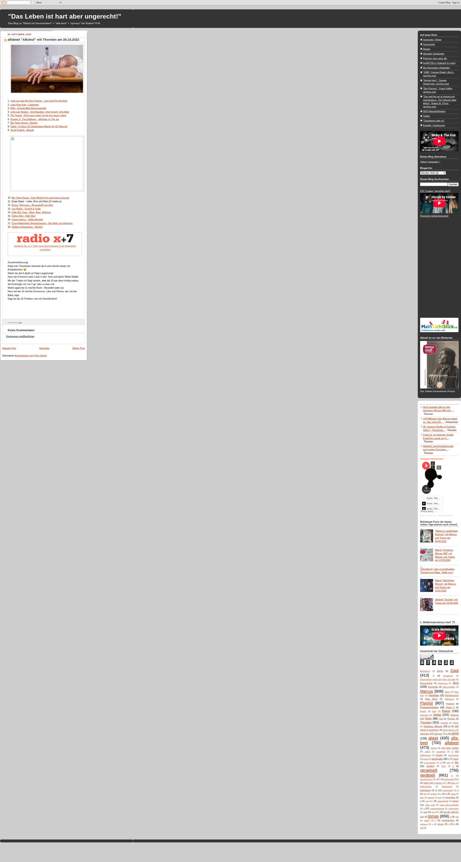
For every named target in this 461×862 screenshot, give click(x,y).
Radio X (450, 707)
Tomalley (444, 723)
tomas (433, 816)
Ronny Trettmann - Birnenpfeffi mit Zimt (32, 205)
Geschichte (429, 44)
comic (456, 759)
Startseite (44, 348)
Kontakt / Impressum (434, 125)
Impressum (443, 683)
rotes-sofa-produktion (449, 805)
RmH (434, 711)
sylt (433, 812)
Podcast (450, 703)
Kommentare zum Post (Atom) (31, 355)
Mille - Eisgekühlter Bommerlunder (28, 108)
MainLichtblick (449, 687)
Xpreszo (438, 734)
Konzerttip (433, 687)
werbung (424, 824)
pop (439, 797)
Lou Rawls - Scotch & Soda (26, 208)
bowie (425, 759)
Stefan (437, 714)
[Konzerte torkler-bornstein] (434, 216)
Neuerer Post (9, 348)
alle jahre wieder (450, 748)
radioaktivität (442, 801)
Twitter (426, 116)
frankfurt (430, 766)
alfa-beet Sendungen (433, 53)
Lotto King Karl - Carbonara (24, 104)
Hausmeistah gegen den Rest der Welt (437, 679)
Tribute (456, 723)
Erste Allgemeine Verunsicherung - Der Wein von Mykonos (42, 223)
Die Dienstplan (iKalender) (436, 67)
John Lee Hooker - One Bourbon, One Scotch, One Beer (39, 112)
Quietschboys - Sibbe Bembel (27, 219)
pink (422, 797)
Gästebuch (448, 676)
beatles (439, 755)
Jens (456, 682)
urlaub (426, 820)
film (457, 762)
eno (448, 763)
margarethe (448, 790)
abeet (433, 738)
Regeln (426, 49)
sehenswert (453, 808)
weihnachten (448, 820)
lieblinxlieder (447, 786)
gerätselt (427, 775)
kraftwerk (438, 783)
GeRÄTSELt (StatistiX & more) (439, 63)
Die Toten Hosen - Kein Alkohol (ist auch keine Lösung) (40, 197)
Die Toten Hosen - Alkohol (23, 123)
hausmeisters (426, 779)
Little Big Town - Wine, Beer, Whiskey (31, 212)
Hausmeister (426, 683)
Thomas (451, 719)
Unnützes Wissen (433, 726)
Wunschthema (449, 730)
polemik (431, 797)
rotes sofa (430, 805)
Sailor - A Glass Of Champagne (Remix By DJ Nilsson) (39, 126)
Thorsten (425, 722)
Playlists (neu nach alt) (435, 58)
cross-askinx (430, 763)
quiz (427, 801)
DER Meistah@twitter (434, 111)
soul (425, 812)
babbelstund (425, 755)
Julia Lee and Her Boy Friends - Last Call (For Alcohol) (38, 101)
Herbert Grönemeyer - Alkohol (27, 227)
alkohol (434, 748)
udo (457, 817)
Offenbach (449, 699)
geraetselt (428, 770)
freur (444, 766)
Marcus (426, 691)
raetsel (455, 801)
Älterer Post (78, 348)
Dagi (455, 670)
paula (453, 794)
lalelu (453, 783)
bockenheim (453, 755)
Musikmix (434, 695)
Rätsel (446, 711)
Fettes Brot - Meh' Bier (23, 216)
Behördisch (425, 671)
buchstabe (437, 759)
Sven (428, 718)
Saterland (424, 715)
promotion (450, 797)
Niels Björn (431, 699)
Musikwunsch (452, 695)
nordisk (433, 794)
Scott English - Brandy (22, 130)
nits (424, 794)
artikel (427, 752)
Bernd (440, 671)
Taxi (441, 719)
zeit (421, 828)
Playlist (426, 703)
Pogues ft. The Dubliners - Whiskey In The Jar (34, 119)
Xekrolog (424, 734)
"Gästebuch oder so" (434, 120)
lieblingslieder (426, 786)
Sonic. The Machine (428, 516)
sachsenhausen (437, 808)
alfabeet (452, 742)
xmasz (441, 824)
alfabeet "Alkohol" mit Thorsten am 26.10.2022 (43, 39)
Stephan (454, 715)
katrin (426, 783)
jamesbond (449, 779)
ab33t (455, 733)
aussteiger (441, 752)
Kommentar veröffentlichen (20, 336)
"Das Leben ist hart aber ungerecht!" (64, 16)
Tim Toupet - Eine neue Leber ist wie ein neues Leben (38, 115)
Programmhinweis (429, 707)
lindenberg (425, 790)
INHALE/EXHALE (445, 516)
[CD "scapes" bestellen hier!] (435, 191)
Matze (447, 692)
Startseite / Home (432, 39)
